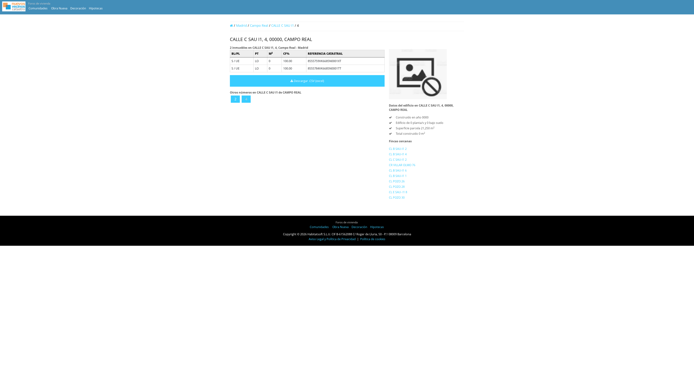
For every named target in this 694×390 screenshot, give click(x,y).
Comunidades (38, 8)
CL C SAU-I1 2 (398, 160)
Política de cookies (372, 239)
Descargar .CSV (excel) (308, 81)
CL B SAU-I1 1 (398, 176)
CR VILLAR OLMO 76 (402, 165)
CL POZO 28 (397, 187)
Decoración (78, 8)
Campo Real (259, 25)
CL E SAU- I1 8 (398, 192)
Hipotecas (96, 8)
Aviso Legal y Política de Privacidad (332, 239)
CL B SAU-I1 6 (398, 170)
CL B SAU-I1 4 (398, 154)
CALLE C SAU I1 (283, 25)
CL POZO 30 (397, 198)
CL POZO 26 (397, 181)
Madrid (241, 25)
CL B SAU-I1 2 (398, 149)
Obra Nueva (59, 8)
